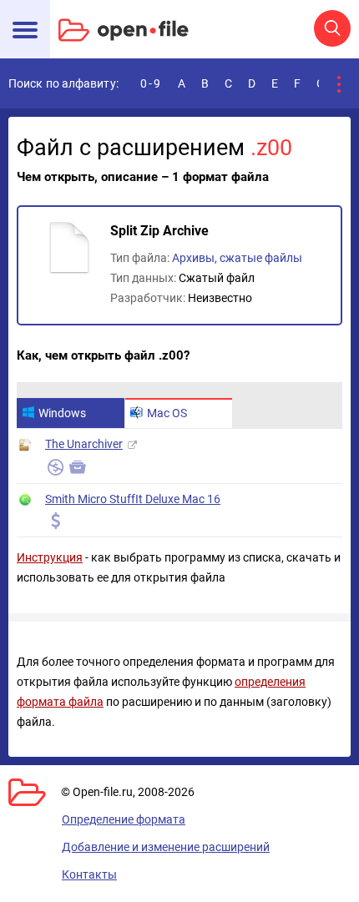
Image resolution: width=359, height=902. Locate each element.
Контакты (89, 874)
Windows (62, 413)
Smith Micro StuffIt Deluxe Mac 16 (132, 499)
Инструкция (50, 557)
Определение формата (123, 819)
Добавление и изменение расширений (166, 847)
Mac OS (167, 413)
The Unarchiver (84, 444)
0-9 (151, 83)
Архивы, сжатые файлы (237, 258)
